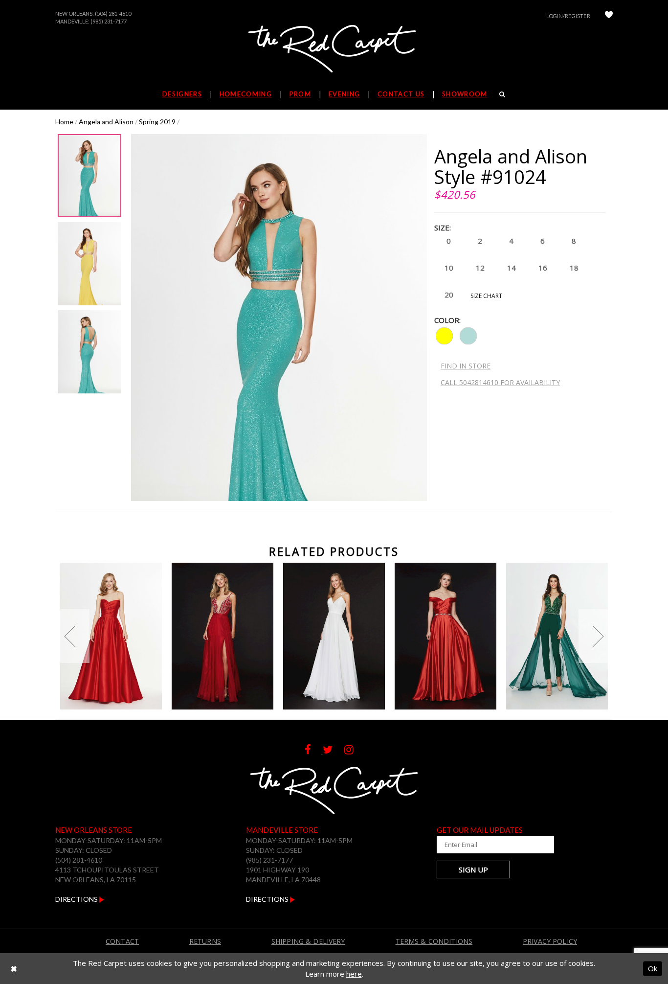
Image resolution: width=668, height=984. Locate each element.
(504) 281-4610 (113, 13)
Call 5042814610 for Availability (500, 382)
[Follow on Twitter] (333, 750)
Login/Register (568, 16)
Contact (122, 941)
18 (574, 268)
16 (542, 268)
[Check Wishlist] (609, 16)
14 (511, 268)
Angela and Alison (106, 121)
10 (449, 268)
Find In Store (465, 365)
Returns (205, 941)
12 (480, 268)
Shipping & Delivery (308, 941)
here (354, 974)
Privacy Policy (550, 941)
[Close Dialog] (14, 968)
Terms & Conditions (434, 941)
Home (64, 121)
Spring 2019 (157, 121)
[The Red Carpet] (334, 49)
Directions (77, 899)
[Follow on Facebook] (314, 750)
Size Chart (486, 296)
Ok (652, 968)
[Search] (502, 94)
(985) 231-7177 (108, 21)
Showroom (464, 94)
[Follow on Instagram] (353, 750)
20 (449, 294)
